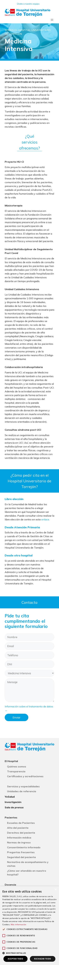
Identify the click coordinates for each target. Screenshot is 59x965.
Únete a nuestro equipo (28, 4)
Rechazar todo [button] (42, 958)
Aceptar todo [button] (15, 958)
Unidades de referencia (21, 791)
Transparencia (16, 771)
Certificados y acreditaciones (25, 776)
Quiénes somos (16, 766)
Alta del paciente (17, 827)
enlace (45, 519)
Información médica (19, 837)
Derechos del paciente (21, 832)
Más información (18, 924)
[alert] (29, 925)
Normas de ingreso (19, 842)
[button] (29, 953)
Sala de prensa (14, 807)
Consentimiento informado (23, 847)
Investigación (13, 802)
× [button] (55, 889)
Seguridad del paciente (21, 857)
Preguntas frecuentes (21, 852)
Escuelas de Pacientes (21, 822)
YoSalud (10, 796)
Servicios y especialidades (23, 786)
